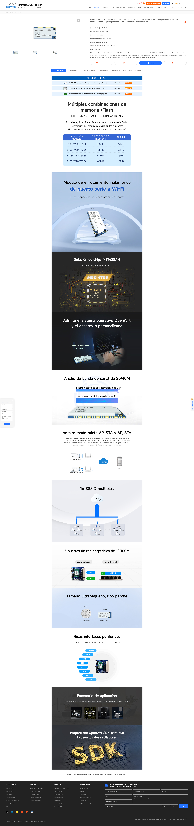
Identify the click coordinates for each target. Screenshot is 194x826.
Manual (151, 63)
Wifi (15, 12)
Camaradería (83, 794)
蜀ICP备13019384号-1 (182, 819)
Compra (126, 63)
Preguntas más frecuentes (36, 788)
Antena (8, 806)
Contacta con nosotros (35, 791)
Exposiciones (83, 800)
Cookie (26, 821)
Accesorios (131, 7)
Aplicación (57, 784)
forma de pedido (103, 70)
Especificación (59, 70)
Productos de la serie (134, 70)
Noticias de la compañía (86, 803)
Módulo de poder (10, 803)
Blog (186, 7)
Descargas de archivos (119, 70)
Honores (82, 791)
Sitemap (19, 821)
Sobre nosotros (161, 7)
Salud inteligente (58, 800)
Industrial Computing (118, 7)
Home (6, 12)
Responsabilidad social (85, 797)
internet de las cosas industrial (61, 788)
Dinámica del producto (35, 797)
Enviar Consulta (101, 62)
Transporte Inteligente (59, 806)
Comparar (175, 63)
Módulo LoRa (9, 788)
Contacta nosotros (175, 7)
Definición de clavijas (89, 70)
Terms (13, 821)
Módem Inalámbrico (11, 797)
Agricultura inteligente (59, 803)
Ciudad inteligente (58, 794)
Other (19, 12)
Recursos (33, 784)
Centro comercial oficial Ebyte (38, 821)
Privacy (8, 821)
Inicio (89, 7)
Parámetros (73, 70)
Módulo (97, 7)
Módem (105, 7)
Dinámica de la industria (35, 800)
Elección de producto (145, 7)
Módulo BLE (9, 794)
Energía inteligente (58, 797)
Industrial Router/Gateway (12, 800)
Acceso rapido (11, 784)
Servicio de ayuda (34, 794)
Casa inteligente (58, 791)
